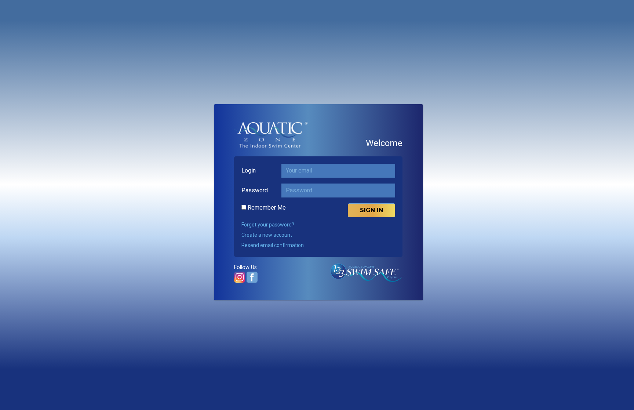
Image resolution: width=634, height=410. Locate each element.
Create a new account (266, 235)
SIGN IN (371, 210)
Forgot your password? (267, 225)
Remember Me (267, 207)
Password (254, 190)
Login (248, 170)
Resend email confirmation (272, 245)
